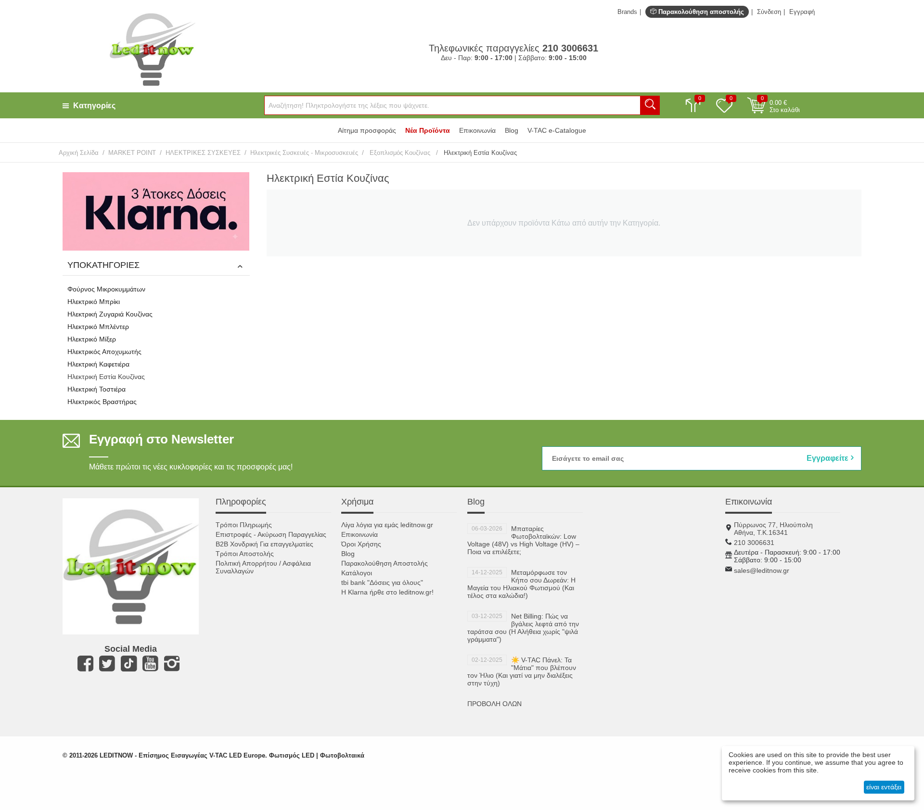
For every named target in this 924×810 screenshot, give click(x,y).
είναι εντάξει (883, 787)
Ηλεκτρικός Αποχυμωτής (104, 351)
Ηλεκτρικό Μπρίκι (93, 301)
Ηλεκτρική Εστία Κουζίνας (106, 376)
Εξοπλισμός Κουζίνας (400, 152)
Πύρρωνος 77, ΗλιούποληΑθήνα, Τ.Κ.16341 (773, 528)
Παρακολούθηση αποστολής (700, 11)
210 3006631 (754, 542)
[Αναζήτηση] (650, 105)
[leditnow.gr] (152, 48)
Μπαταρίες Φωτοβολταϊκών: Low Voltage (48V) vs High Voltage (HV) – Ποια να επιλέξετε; (523, 540)
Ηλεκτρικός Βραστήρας (102, 401)
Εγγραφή (802, 11)
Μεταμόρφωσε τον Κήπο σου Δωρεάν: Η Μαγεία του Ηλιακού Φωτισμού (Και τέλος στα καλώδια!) (521, 584)
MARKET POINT (132, 152)
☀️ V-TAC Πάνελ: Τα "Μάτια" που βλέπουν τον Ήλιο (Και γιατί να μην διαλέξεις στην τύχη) (521, 671)
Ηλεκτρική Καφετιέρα (98, 364)
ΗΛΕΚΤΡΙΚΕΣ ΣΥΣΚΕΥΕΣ (203, 152)
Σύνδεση (769, 11)
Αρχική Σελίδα (79, 152)
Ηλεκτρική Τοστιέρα (96, 389)
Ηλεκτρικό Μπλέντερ (98, 326)
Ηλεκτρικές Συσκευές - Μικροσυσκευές (304, 152)
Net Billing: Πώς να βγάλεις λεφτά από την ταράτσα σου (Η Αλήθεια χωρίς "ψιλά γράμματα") (523, 627)
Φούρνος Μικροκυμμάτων (106, 289)
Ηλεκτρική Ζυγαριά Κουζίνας (110, 314)
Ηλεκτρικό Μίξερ (91, 339)
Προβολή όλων (494, 704)
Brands (627, 11)
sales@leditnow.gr (761, 570)
